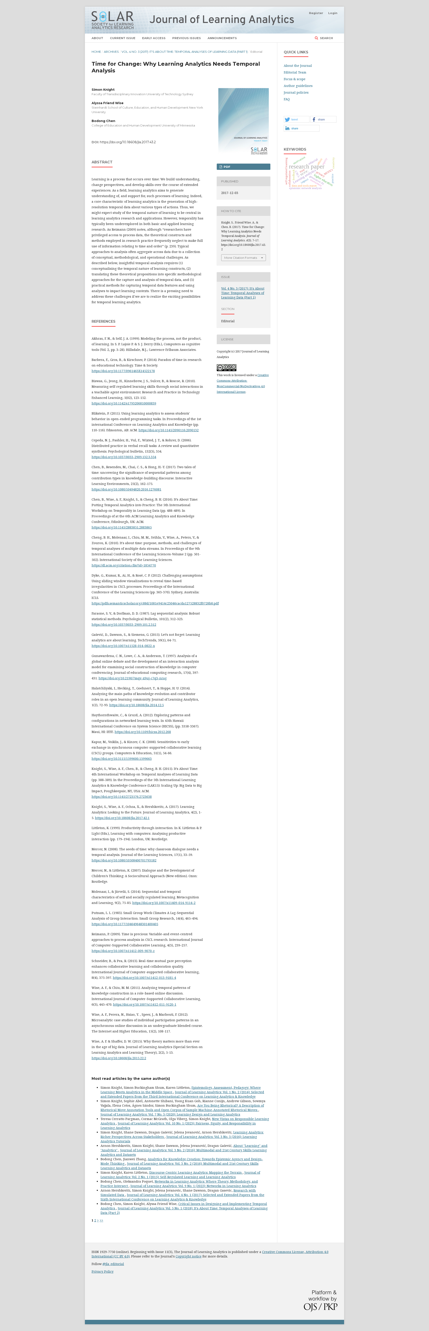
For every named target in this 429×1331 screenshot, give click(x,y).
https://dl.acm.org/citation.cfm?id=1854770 (124, 565)
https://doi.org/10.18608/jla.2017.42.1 (122, 818)
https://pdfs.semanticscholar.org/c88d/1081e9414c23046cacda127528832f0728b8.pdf (155, 603)
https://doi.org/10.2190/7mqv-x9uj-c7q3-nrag (133, 678)
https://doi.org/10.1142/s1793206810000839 (124, 403)
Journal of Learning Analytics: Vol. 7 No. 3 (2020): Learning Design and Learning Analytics (170, 1114)
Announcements (222, 38)
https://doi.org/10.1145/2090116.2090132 (169, 430)
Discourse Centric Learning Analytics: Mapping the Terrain (196, 1172)
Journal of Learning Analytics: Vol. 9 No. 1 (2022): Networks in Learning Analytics (193, 1186)
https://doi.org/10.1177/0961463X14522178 (123, 371)
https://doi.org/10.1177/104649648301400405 (125, 924)
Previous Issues (186, 38)
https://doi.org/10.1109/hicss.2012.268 (143, 732)
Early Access (154, 38)
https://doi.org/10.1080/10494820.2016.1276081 (126, 489)
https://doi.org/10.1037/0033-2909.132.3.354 (124, 457)
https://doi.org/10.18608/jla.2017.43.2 (128, 142)
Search (326, 38)
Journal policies (296, 92)
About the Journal (298, 65)
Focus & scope (294, 79)
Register (316, 13)
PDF (226, 166)
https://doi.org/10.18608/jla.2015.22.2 (119, 1058)
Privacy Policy (103, 1271)
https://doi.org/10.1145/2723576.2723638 (122, 796)
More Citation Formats (240, 257)
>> (101, 1220)
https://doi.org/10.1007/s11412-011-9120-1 (144, 1004)
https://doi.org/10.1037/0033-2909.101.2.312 (124, 624)
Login (332, 13)
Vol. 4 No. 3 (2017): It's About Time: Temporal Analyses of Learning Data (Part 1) (185, 51)
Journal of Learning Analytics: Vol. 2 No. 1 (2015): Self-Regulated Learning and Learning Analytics (180, 1174)
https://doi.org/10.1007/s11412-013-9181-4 (144, 977)
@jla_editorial (113, 1264)
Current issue (122, 38)
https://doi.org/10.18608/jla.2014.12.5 (136, 705)
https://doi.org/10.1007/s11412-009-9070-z (123, 951)
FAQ (287, 99)
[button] (296, 119)
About (97, 38)
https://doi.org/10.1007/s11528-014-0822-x (123, 646)
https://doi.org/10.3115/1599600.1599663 (122, 758)
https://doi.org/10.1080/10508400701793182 (124, 860)
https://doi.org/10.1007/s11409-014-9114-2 (164, 903)
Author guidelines (298, 86)
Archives (111, 51)
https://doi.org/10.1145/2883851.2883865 (122, 527)
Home (96, 51)
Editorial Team (295, 72)
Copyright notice (189, 1256)
